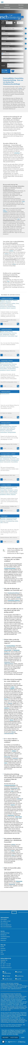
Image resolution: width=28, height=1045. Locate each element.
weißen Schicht (18, 816)
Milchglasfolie (16, 650)
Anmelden (7, 5)
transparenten (10, 815)
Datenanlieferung (5, 46)
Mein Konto (21, 5)
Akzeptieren (14, 1037)
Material (3, 26)
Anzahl (3, 65)
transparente (15, 758)
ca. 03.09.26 (6, 57)
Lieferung (3, 51)
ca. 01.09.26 (6, 60)
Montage (6, 698)
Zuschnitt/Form (5, 36)
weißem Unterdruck (8, 663)
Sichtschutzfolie (7, 650)
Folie (18, 219)
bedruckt (19, 597)
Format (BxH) (4, 20)
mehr (22, 1037)
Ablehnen (5, 1037)
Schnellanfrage (7, 7)
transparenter (7, 662)
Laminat (3, 31)
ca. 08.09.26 (6, 53)
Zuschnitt (3, 41)
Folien (23, 201)
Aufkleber (5, 211)
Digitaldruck (17, 152)
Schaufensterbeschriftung (10, 568)
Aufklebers (6, 707)
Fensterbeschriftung (10, 645)
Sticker (20, 88)
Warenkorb (21, 7)
